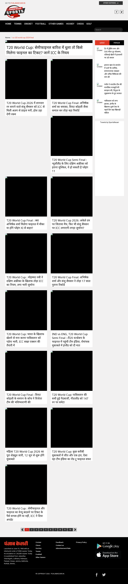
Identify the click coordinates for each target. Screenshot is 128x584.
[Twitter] (121, 12)
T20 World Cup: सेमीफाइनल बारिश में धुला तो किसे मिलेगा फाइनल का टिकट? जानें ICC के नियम (44, 50)
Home (8, 23)
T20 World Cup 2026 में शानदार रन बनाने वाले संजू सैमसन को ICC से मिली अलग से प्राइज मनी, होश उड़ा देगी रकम (25, 108)
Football (40, 23)
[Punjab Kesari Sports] (14, 13)
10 (70, 530)
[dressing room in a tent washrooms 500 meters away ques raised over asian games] (99, 49)
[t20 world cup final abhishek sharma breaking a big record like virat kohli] (62, 79)
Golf (89, 23)
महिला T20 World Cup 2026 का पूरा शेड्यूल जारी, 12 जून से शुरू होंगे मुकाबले (25, 455)
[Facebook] (116, 12)
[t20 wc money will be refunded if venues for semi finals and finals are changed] (16, 484)
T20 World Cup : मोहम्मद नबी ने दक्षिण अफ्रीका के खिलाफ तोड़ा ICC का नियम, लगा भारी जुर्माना (24, 281)
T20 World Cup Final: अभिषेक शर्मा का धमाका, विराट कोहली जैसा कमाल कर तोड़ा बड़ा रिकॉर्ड (70, 106)
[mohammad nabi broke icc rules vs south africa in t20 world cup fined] (16, 253)
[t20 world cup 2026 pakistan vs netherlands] (62, 371)
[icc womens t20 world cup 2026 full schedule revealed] (16, 427)
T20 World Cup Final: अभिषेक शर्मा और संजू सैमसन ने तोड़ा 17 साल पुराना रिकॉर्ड (71, 281)
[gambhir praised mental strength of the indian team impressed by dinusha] (99, 85)
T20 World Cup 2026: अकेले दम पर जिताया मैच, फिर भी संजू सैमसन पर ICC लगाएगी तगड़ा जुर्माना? (71, 224)
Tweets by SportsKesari (109, 122)
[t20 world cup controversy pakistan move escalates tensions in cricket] (16, 310)
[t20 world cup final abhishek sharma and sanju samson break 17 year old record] (62, 253)
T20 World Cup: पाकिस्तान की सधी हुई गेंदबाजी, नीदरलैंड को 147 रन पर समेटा (70, 398)
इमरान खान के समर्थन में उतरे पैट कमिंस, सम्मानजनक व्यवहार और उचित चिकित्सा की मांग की (112, 71)
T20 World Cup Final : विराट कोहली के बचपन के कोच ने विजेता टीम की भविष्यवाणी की (24, 398)
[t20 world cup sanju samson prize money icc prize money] (16, 79)
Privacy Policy (81, 542)
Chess (80, 23)
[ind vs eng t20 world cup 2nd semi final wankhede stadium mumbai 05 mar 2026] (62, 310)
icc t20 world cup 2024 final (23, 38)
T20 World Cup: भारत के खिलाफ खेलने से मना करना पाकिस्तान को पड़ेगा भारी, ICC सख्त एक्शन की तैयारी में (25, 339)
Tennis (18, 23)
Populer (117, 42)
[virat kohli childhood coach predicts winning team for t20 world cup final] (16, 371)
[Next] (75, 530)
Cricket (28, 23)
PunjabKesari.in (18, 3)
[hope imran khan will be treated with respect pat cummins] (99, 65)
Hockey (70, 23)
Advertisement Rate (63, 548)
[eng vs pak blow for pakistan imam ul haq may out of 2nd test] (99, 101)
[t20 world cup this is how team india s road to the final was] (62, 427)
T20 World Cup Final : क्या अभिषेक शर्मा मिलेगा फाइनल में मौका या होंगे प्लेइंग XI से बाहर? (25, 224)
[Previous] (22, 530)
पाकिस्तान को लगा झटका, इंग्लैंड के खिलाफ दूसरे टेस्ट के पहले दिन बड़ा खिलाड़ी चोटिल (112, 106)
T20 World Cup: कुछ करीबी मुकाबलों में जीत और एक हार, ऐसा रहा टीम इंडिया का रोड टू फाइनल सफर (71, 455)
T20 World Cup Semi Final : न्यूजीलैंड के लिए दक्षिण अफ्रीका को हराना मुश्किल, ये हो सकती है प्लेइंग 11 (70, 165)
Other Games (56, 23)
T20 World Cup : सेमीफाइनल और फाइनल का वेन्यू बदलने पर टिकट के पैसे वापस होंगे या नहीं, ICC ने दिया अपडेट (25, 513)
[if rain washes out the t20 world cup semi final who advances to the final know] (16, 41)
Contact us (60, 545)
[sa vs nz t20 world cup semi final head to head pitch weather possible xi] (62, 136)
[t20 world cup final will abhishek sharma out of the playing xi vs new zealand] (16, 196)
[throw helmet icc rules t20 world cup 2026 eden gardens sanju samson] (62, 196)
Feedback (59, 542)
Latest (102, 42)
